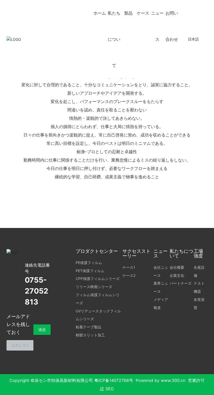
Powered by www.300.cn (160, 380)
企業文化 (177, 275)
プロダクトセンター (97, 251)
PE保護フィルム (89, 262)
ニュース (157, 26)
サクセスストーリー (136, 253)
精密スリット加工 (90, 335)
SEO (109, 388)
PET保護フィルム (90, 270)
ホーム (99, 13)
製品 (128, 13)
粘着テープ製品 (88, 327)
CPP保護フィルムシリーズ (98, 278)
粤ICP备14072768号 (113, 380)
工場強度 (198, 253)
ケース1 (128, 267)
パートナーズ (181, 283)
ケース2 (128, 275)
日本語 (193, 39)
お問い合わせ (171, 26)
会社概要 (177, 267)
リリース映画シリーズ (94, 286)
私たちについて (114, 39)
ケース (143, 13)
